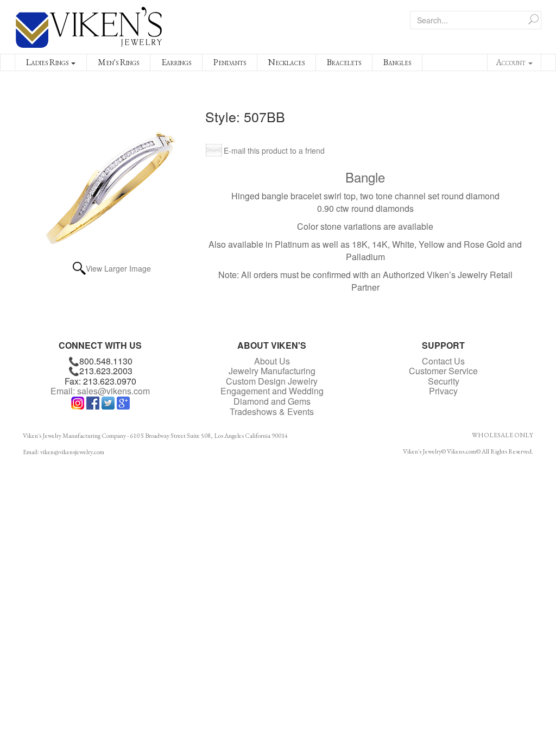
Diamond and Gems (272, 401)
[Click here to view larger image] (111, 179)
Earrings (176, 62)
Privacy (443, 391)
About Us (272, 361)
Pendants (229, 62)
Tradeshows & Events (272, 411)
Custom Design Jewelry (272, 381)
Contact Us (443, 361)
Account (511, 62)
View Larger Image (118, 268)
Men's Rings (118, 62)
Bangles (397, 62)
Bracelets (344, 62)
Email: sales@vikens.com (100, 391)
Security (443, 381)
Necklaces (286, 62)
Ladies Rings (48, 62)
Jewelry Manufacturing (272, 370)
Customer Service (443, 370)
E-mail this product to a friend (274, 150)
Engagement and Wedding (272, 391)
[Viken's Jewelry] (89, 25)
